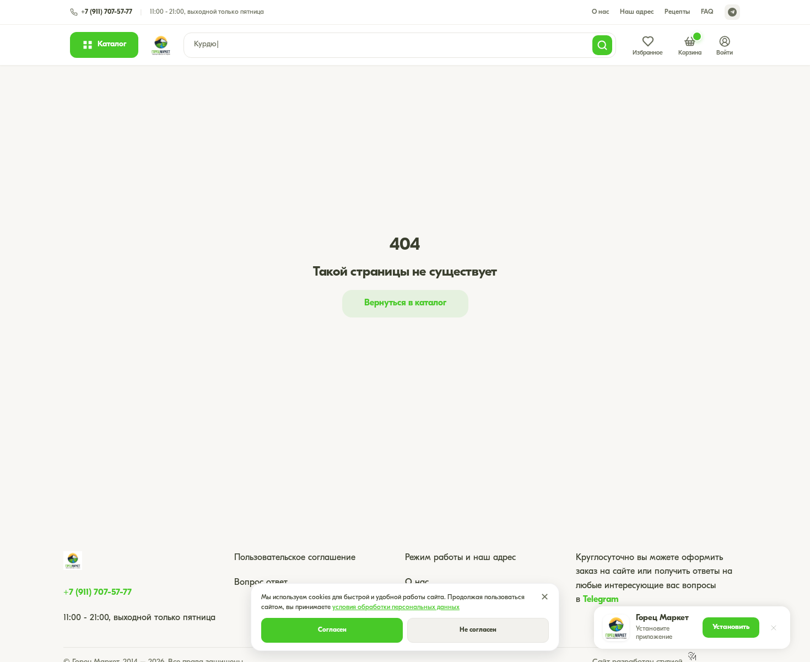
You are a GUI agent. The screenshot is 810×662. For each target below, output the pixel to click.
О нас (600, 12)
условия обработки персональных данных (396, 607)
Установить (730, 627)
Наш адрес (637, 12)
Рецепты (677, 12)
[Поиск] (602, 45)
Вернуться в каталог (405, 303)
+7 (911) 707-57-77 (97, 592)
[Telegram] (732, 12)
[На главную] (160, 45)
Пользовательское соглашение (294, 557)
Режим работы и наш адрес (460, 557)
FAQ (707, 12)
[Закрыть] (773, 628)
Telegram (601, 599)
